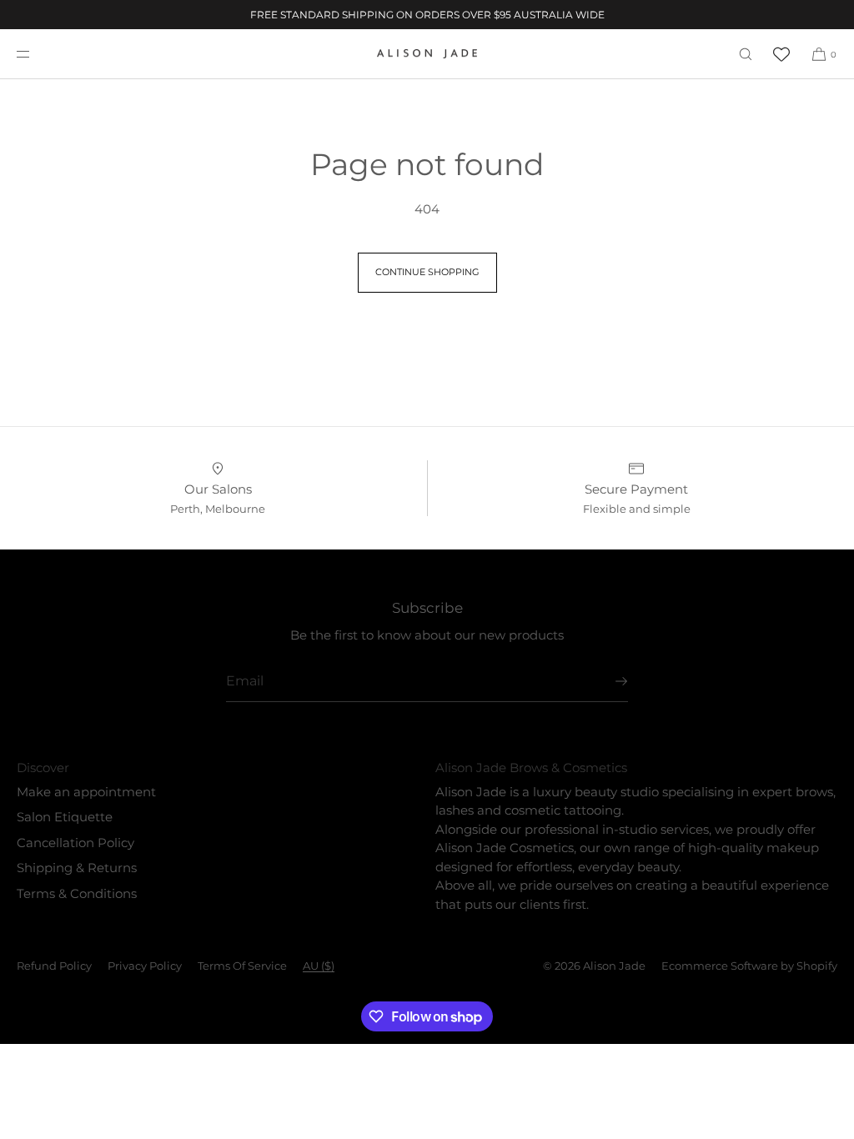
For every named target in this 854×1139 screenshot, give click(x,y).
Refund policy (54, 965)
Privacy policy (145, 965)
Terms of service (242, 965)
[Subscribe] (607, 681)
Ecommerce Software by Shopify (749, 965)
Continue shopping (427, 272)
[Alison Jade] (427, 54)
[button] (745, 53)
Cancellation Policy (75, 842)
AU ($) (318, 965)
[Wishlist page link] (781, 54)
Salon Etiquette (65, 817)
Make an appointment (86, 792)
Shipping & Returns (77, 868)
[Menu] (37, 53)
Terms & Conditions (77, 893)
